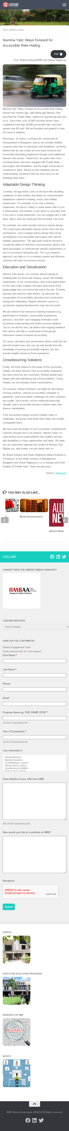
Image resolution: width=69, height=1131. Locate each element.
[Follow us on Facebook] (52, 556)
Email (6, 698)
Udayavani (60, 473)
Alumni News (56, 531)
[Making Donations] (34, 760)
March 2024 (17, 30)
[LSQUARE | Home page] (13, 4)
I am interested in (13, 750)
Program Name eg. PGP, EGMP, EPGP (25, 712)
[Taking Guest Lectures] (34, 765)
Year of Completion (14, 731)
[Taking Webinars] (34, 757)
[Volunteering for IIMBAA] (34, 768)
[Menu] (64, 4)
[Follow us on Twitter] (64, 556)
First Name (10, 655)
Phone (6, 683)
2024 (5, 30)
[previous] (5, 520)
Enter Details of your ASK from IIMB (23, 779)
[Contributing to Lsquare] (34, 763)
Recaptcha (9, 880)
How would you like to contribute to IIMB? (27, 832)
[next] (64, 520)
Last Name (9, 669)
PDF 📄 (58, 54)
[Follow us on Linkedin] (58, 556)
